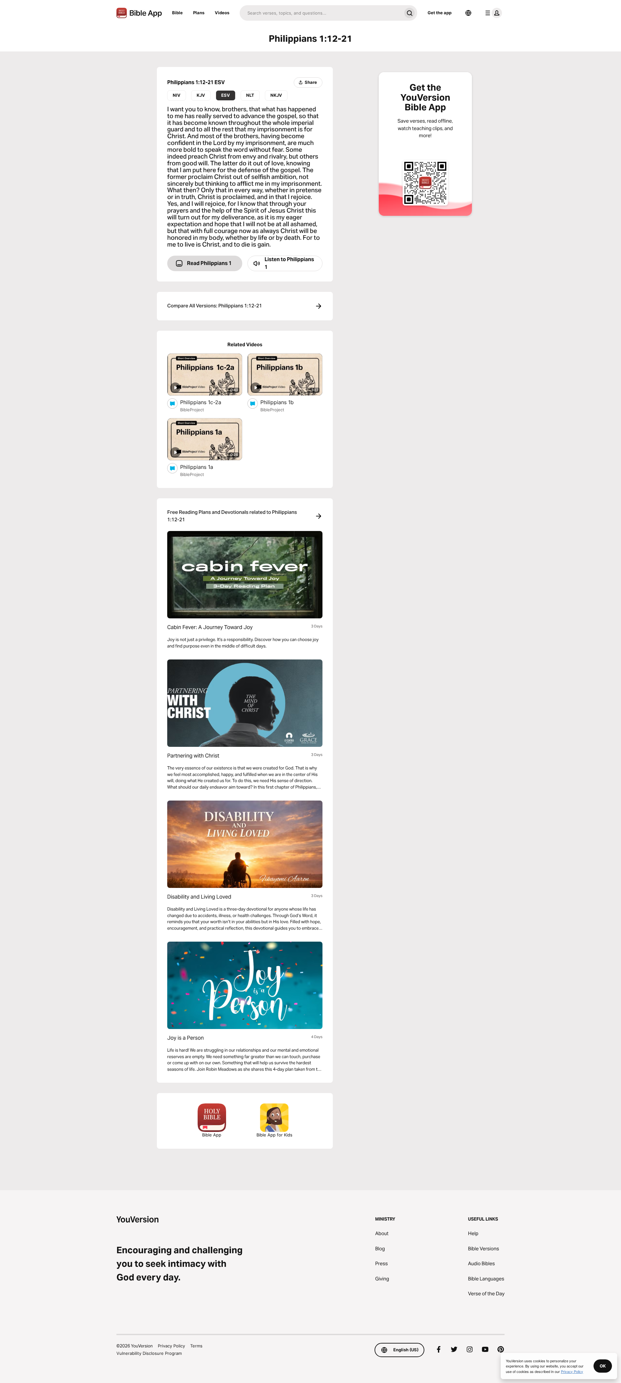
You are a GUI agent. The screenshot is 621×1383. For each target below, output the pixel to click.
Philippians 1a (203, 466)
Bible (177, 12)
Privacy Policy (171, 1345)
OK (603, 1365)
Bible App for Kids (274, 1134)
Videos (222, 12)
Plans (198, 12)
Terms (196, 1345)
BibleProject (192, 409)
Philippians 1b (283, 402)
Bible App (211, 1134)
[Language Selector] (468, 12)
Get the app (440, 12)
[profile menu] (492, 12)
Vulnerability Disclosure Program (149, 1353)
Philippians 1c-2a (207, 402)
